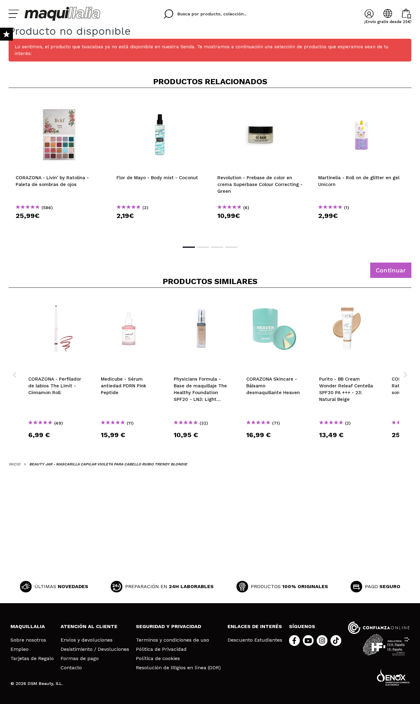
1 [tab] (189, 247)
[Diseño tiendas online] (393, 677)
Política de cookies (158, 658)
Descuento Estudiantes (255, 640)
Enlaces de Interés (255, 626)
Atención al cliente (89, 626)
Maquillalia (27, 626)
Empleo (19, 649)
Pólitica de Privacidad (161, 649)
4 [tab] (231, 247)
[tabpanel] (59, 166)
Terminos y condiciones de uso (172, 640)
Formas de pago (80, 658)
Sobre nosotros (28, 640)
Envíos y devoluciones (87, 640)
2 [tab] (203, 247)
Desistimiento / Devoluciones (95, 649)
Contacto (71, 667)
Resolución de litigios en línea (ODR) (178, 667)
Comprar (59, 226)
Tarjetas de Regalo (32, 658)
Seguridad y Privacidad (168, 626)
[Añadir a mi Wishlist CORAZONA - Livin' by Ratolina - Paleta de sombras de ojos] (59, 102)
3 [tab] (217, 247)
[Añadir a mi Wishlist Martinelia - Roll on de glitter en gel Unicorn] (361, 102)
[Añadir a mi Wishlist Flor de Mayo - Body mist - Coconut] (160, 102)
